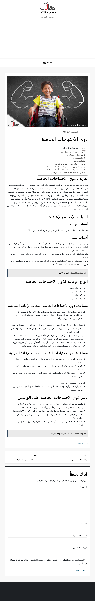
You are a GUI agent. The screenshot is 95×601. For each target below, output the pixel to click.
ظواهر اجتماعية (83, 444)
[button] (47, 63)
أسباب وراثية (77, 158)
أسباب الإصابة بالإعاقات (74, 155)
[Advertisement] (47, 39)
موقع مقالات (47, 12)
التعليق (83, 487)
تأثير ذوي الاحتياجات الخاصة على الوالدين (67, 172)
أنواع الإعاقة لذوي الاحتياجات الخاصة (69, 164)
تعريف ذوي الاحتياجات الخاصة (71, 152)
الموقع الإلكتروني (80, 547)
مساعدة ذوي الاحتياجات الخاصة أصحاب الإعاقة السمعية (62, 167)
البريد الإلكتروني (80, 535)
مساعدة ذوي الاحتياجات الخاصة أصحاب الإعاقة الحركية (62, 169)
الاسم (84, 523)
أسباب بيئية (78, 161)
